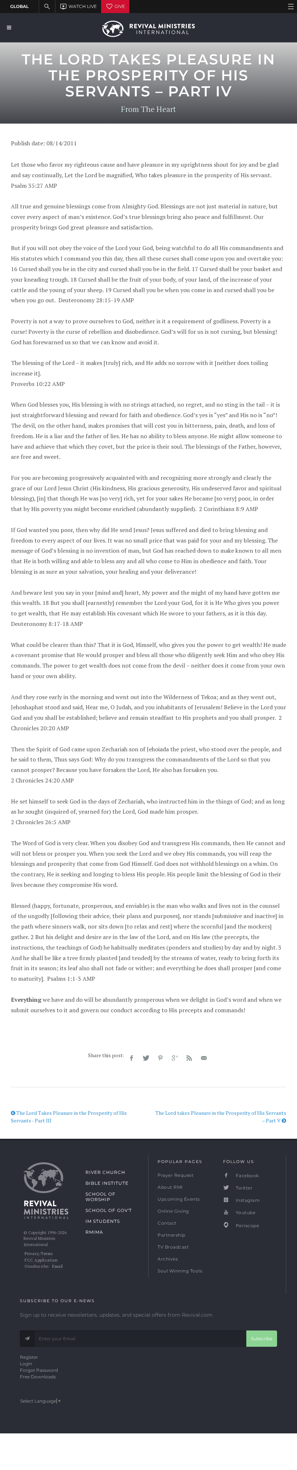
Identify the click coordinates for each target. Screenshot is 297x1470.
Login (26, 1363)
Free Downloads (38, 1376)
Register (29, 1357)
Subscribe (261, 1338)
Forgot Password (39, 1370)
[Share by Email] (204, 1058)
